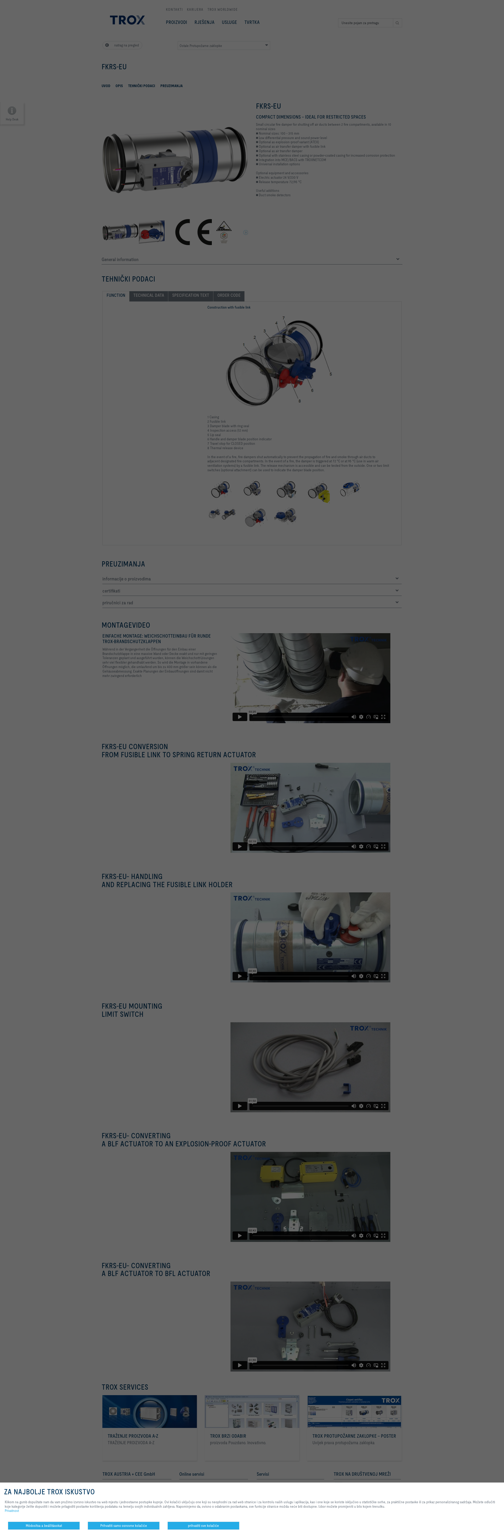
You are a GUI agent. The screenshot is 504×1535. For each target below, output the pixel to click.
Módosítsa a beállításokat (44, 1525)
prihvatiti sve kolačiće (203, 1525)
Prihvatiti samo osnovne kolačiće (123, 1525)
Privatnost (12, 1510)
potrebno (175, 1530)
